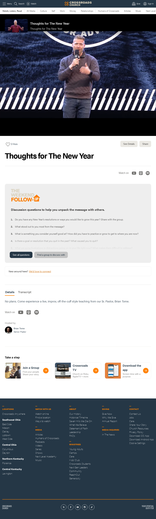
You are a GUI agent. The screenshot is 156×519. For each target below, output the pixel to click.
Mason (5, 428)
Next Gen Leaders (78, 467)
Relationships (87, 10)
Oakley (5, 431)
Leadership (75, 432)
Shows (38, 452)
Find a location (42, 417)
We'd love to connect (40, 271)
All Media (31, 10)
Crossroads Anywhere (13, 414)
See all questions (21, 255)
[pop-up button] (146, 131)
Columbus (7, 449)
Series (38, 449)
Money (73, 10)
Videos (38, 445)
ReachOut (74, 474)
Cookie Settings (137, 443)
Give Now (107, 414)
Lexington (7, 473)
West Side (7, 438)
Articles (127, 10)
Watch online (42, 414)
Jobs (131, 417)
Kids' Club (74, 460)
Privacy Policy (136, 432)
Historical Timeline (78, 417)
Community (75, 471)
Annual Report (109, 421)
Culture (43, 10)
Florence (6, 463)
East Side (7, 424)
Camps (73, 452)
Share (145, 144)
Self (53, 10)
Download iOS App (139, 435)
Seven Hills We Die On (80, 421)
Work (62, 10)
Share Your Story (138, 424)
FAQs (72, 435)
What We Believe (78, 424)
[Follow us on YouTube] (135, 175)
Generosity (74, 478)
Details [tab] (9, 292)
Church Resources (139, 428)
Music (138, 10)
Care (71, 456)
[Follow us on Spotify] (148, 175)
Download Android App (141, 439)
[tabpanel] (78, 317)
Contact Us (135, 414)
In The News (108, 434)
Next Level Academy (45, 456)
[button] (4, 131)
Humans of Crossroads (108, 10)
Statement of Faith (78, 428)
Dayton (6, 452)
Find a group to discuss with (51, 255)
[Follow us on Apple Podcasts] (141, 175)
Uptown (6, 435)
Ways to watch (42, 421)
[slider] (78, 126)
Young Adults (76, 449)
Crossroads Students (80, 463)
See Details (129, 144)
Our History (75, 414)
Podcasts (40, 442)
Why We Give (109, 417)
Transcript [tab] (24, 292)
